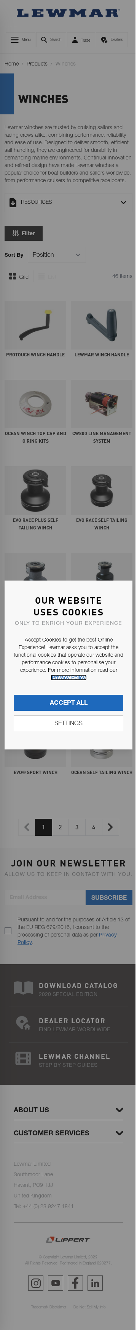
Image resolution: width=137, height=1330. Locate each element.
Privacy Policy (69, 677)
